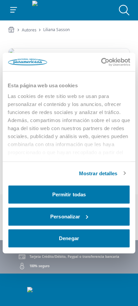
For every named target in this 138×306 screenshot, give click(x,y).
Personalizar (65, 216)
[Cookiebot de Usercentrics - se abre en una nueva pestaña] (101, 62)
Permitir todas (69, 194)
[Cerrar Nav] (13, 10)
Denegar (69, 238)
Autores (29, 30)
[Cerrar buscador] (124, 10)
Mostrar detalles (98, 173)
